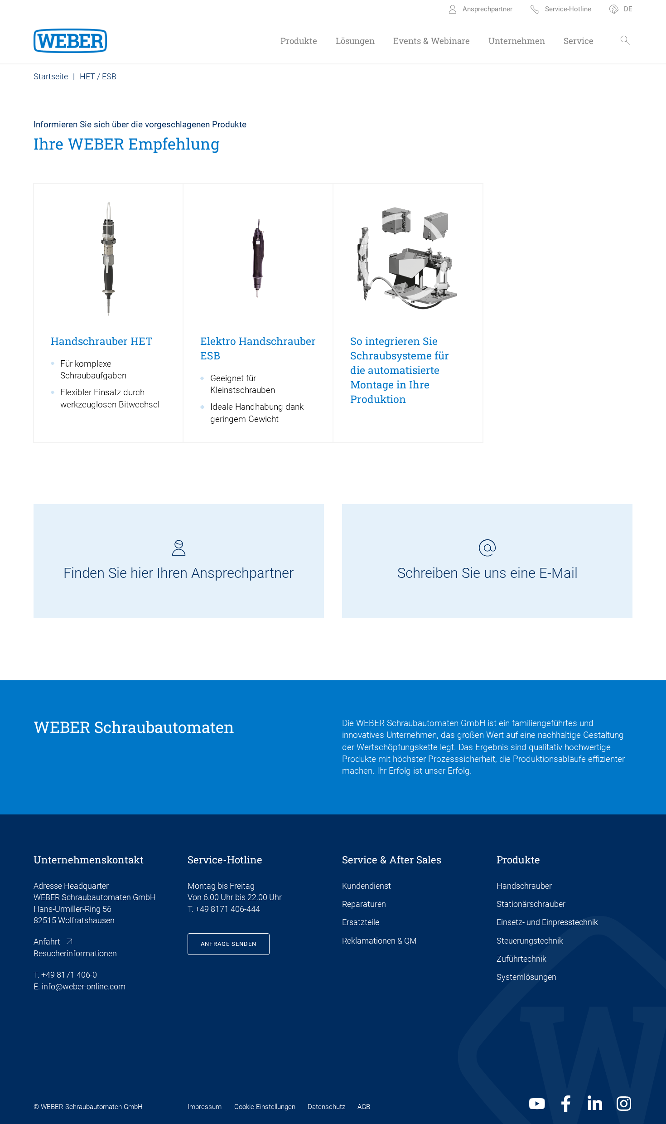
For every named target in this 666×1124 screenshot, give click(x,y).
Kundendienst (366, 886)
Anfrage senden (228, 943)
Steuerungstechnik (530, 940)
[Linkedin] (595, 1103)
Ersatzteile (360, 922)
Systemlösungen (526, 977)
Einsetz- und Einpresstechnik (547, 922)
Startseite (51, 76)
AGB (363, 1107)
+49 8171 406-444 (227, 909)
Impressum (205, 1107)
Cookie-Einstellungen (264, 1107)
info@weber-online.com (83, 986)
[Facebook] (566, 1103)
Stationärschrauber (531, 904)
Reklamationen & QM (379, 940)
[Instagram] (624, 1103)
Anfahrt (47, 941)
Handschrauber (524, 886)
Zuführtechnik (521, 959)
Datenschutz (326, 1107)
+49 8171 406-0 (69, 974)
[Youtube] (537, 1103)
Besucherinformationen (75, 953)
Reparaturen (364, 904)
